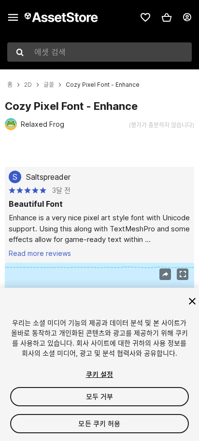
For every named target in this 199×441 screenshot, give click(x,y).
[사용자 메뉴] (187, 17)
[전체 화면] (182, 274)
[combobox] (99, 52)
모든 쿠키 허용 (99, 423)
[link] (145, 17)
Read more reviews (40, 253)
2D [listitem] (28, 84)
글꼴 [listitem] (48, 84)
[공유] (165, 274)
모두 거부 (100, 396)
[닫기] (192, 301)
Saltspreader (48, 177)
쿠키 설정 (100, 374)
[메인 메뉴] (13, 17)
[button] (166, 17)
